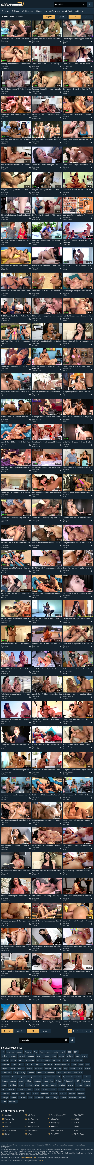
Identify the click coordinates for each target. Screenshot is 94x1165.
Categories (41, 11)
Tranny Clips (55, 1123)
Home (5, 11)
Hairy (23, 1073)
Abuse (41, 1160)
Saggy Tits (79, 1089)
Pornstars (54, 11)
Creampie (56, 1060)
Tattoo (13, 1098)
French (29, 1068)
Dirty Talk (29, 1064)
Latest (61, 17)
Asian (56, 1052)
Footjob (21, 1068)
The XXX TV (78, 1115)
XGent (76, 1127)
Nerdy (21, 1085)
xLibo (76, 1130)
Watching (72, 1098)
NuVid (34, 648)
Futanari (48, 1068)
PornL (65, 597)
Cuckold (66, 1060)
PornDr (3, 144)
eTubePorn (55, 1119)
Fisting (13, 1068)
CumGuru (8, 1115)
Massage (37, 1081)
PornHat (34, 270)
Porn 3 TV (55, 1134)
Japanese (23, 1077)
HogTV (3, 597)
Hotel (59, 1073)
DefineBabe (5, 950)
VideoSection (5, 68)
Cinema (5, 1060)
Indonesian (78, 1073)
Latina (78, 1077)
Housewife (67, 1073)
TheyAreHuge (36, 43)
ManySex (4, 194)
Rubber (61, 1089)
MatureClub (5, 547)
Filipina (4, 1068)
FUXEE (76, 1119)
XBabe (65, 370)
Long (86, 17)
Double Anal (48, 1064)
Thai (30, 1098)
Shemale (15, 1093)
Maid (29, 1081)
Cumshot (5, 1064)
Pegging (79, 1085)
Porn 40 (8, 1127)
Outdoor (62, 1085)
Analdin (3, 295)
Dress (74, 1064)
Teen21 (65, 774)
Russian (70, 1089)
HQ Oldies (31, 1123)
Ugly (47, 1098)
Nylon (37, 1085)
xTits (2, 118)
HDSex (34, 144)
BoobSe (34, 698)
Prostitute (21, 1089)
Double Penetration (62, 1064)
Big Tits (31, 1056)
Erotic (81, 1064)
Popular (49, 17)
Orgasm (53, 1085)
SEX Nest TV (56, 1127)
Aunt (63, 1052)
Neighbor (12, 1085)
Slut (22, 1093)
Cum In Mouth (77, 1060)
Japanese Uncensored (52, 1077)
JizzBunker (66, 244)
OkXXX (3, 244)
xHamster (4, 43)
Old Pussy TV (33, 1119)
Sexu (64, 749)
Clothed (13, 1060)
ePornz (30, 1134)
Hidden (39, 1073)
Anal (35, 1052)
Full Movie (38, 1068)
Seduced (5, 1093)
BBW (75, 1052)
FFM (87, 1064)
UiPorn (34, 824)
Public (30, 1089)
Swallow (81, 1093)
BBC (69, 1052)
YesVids (34, 320)
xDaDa (76, 1123)
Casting (84, 1056)
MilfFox (65, 976)
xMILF (65, 900)
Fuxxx (34, 421)
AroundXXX (36, 749)
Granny (87, 1068)
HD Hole (79, 11)
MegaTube (4, 169)
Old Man (45, 1085)
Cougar (39, 1060)
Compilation (30, 1060)
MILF (77, 1081)
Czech (14, 1064)
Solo (28, 1093)
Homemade (49, 1073)
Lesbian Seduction (9, 1081)
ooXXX (3, 723)
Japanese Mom (35, 1077)
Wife (4, 1102)
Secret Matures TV (58, 1115)
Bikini (39, 1056)
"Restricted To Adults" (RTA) (28, 1158)
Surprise (72, 1093)
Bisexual (46, 1056)
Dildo (21, 1064)
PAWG (70, 1085)
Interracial (5, 1077)
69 (3, 1052)
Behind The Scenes (9, 1056)
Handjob (31, 1073)
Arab (42, 1052)
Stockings (44, 1093)
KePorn (3, 774)
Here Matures (33, 1130)
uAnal (65, 68)
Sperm (35, 1093)
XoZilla (65, 270)
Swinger (5, 1098)
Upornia (34, 244)
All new (15, 11)
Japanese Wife (68, 1077)
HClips (3, 522)
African (19, 1052)
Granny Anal (6, 1073)
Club (21, 1060)
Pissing (87, 1085)
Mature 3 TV (9, 1119)
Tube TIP (8, 1123)
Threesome (39, 1098)
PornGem (35, 345)
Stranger (54, 1093)
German (73, 1068)
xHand (65, 320)
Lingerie (21, 1081)
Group (16, 1073)
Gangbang (57, 1068)
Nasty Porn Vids (57, 1130)
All (75, 17)
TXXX (64, 421)
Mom (4, 1085)
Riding (54, 1089)
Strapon (63, 1093)
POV (3, 1089)
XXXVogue (4, 270)
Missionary (86, 1081)
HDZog (3, 93)
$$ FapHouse (67, 43)
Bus (77, 1056)
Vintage (55, 1098)
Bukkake (70, 1056)
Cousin (47, 1060)
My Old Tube (79, 1134)
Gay (65, 1068)
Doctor (38, 1064)
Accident (10, 1052)
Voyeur (63, 1098)
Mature (58, 1081)
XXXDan (34, 673)
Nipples (29, 1085)
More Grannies (10, 1130)
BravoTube (4, 219)
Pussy (37, 1089)
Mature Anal (68, 1081)
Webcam (82, 1098)
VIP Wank (67, 11)
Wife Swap (13, 1102)
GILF (80, 1068)
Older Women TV (13, 4)
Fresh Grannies (33, 1127)
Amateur (28, 1052)
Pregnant (11, 1089)
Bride (54, 1056)
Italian (14, 1077)
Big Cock (22, 1056)
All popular (27, 11)
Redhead (45, 1089)
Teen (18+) (22, 1098)
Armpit (49, 1052)
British (61, 1056)
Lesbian (86, 1077)
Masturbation (48, 1081)
